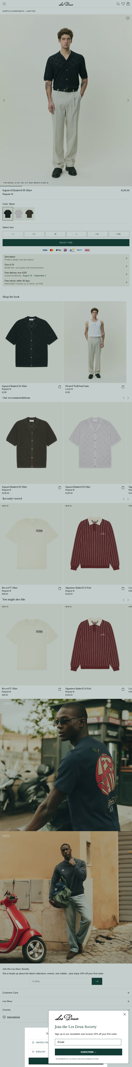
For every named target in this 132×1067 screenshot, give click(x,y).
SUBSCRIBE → (89, 1052)
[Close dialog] (124, 1014)
